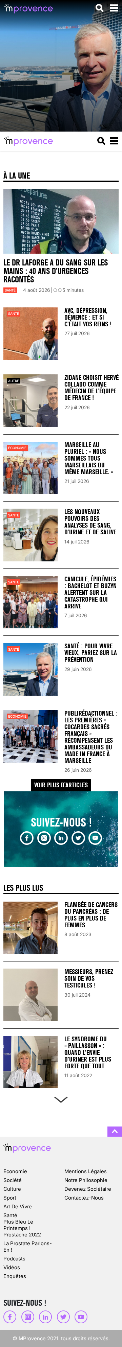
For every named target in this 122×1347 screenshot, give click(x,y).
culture (12, 1189)
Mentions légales (85, 1171)
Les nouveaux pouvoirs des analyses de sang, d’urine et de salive (90, 522)
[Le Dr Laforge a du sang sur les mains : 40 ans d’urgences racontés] (61, 221)
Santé (10, 290)
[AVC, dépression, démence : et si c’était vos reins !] (30, 333)
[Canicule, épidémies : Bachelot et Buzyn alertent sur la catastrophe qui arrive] (30, 602)
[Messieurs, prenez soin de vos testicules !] (30, 995)
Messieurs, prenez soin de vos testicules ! (88, 978)
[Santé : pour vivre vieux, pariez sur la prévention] (30, 669)
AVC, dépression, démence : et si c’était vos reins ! (87, 317)
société (12, 1180)
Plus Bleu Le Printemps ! (18, 1224)
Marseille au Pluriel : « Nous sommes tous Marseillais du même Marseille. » (88, 458)
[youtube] (95, 838)
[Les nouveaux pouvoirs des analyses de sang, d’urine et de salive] (30, 535)
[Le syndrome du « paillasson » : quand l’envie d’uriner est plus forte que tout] (30, 1062)
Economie (17, 448)
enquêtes (14, 1276)
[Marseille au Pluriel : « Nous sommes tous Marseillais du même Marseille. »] (30, 468)
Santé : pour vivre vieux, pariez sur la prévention (90, 653)
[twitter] (78, 838)
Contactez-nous (84, 1197)
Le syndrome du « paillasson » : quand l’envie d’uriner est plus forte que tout (87, 1052)
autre (13, 381)
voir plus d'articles (61, 785)
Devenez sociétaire (87, 1189)
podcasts (14, 1258)
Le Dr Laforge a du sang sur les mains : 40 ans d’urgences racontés (55, 271)
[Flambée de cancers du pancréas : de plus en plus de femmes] (30, 928)
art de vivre (17, 1206)
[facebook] (27, 838)
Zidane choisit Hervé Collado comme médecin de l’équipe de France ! (91, 388)
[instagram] (44, 838)
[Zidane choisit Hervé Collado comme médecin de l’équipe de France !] (30, 400)
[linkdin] (61, 838)
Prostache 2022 (22, 1234)
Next (61, 1098)
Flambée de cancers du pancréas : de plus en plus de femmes (91, 915)
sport (9, 1197)
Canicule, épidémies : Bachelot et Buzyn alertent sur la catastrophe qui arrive (90, 592)
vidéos (11, 1267)
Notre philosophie (85, 1180)
